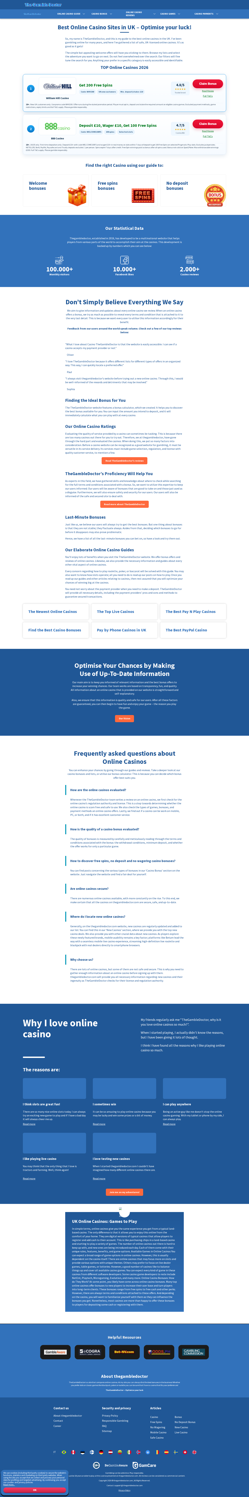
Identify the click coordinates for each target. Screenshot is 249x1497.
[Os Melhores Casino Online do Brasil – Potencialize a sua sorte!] (64, 1452)
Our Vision (124, 718)
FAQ (104, 1426)
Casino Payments (203, 13)
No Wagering (157, 1427)
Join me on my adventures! (124, 1192)
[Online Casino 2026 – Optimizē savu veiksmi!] (110, 1452)
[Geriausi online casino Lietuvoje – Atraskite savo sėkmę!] (120, 1452)
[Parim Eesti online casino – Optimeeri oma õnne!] (82, 1452)
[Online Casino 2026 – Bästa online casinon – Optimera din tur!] (176, 1452)
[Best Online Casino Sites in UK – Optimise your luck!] (194, 1452)
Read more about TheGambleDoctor (124, 504)
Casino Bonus (99, 13)
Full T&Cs (208, 96)
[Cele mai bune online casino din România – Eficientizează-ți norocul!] (157, 1452)
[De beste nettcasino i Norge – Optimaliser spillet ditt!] (138, 1452)
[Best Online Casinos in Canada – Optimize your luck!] (73, 1452)
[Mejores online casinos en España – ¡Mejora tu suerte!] (166, 1452)
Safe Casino (157, 1437)
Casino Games (167, 13)
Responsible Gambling (115, 1420)
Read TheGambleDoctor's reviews (125, 460)
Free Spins (156, 1422)
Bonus (178, 1417)
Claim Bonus (207, 83)
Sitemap (107, 1431)
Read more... (9, 1484)
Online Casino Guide (68, 13)
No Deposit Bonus (185, 1422)
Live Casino (181, 1432)
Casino (154, 1417)
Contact (58, 1420)
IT (55, 1452)
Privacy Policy (110, 1415)
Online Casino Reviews (134, 14)
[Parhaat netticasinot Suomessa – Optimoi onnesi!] (92, 1452)
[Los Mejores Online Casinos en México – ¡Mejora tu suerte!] (129, 1452)
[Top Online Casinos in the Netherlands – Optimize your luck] (148, 1452)
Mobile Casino (158, 1432)
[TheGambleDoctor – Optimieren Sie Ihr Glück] (101, 1452)
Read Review (208, 91)
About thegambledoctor (68, 1415)
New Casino (181, 1427)
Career (57, 1426)
